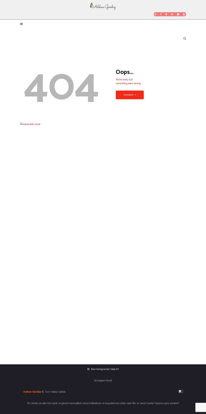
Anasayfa (128, 94)
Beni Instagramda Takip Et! (105, 369)
